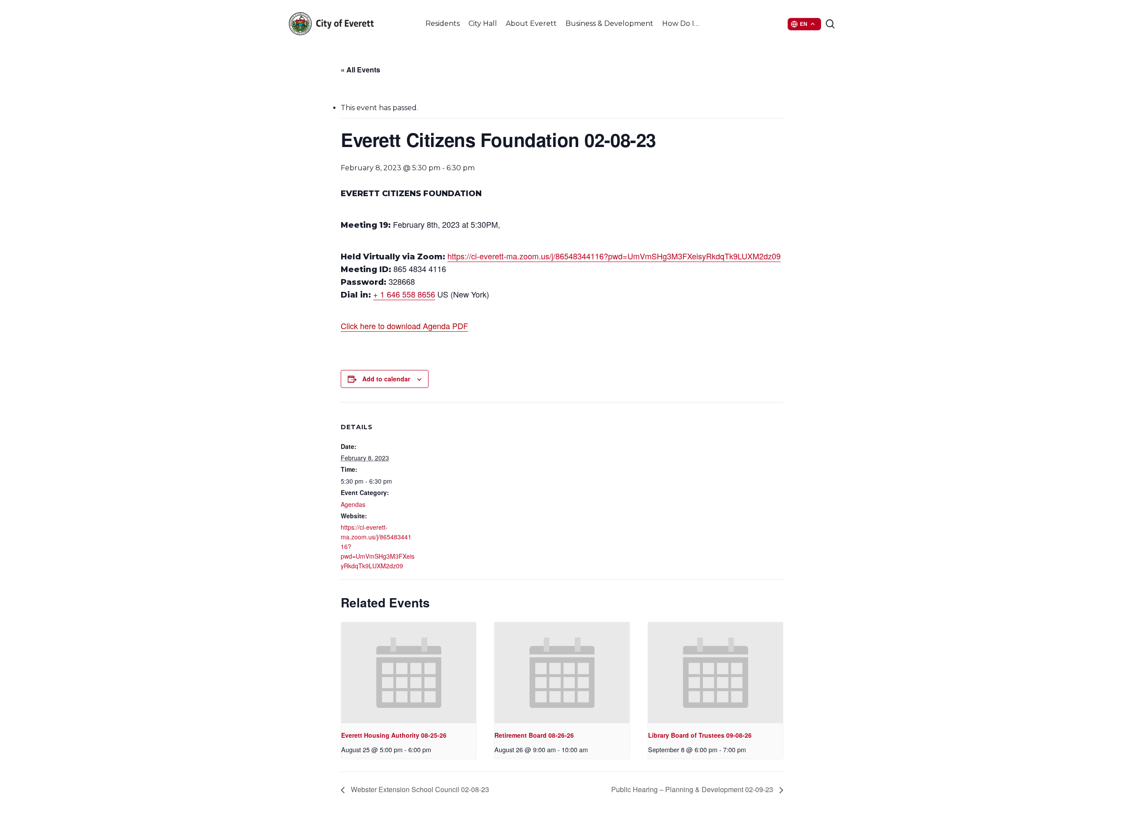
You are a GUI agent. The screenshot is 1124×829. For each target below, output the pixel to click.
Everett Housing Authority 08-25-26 (394, 735)
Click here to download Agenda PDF (404, 325)
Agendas (353, 504)
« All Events (360, 70)
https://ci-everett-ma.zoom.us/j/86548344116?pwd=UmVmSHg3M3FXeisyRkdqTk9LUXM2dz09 (614, 256)
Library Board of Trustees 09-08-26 (700, 735)
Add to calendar (386, 378)
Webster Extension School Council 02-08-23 (419, 789)
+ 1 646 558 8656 (404, 294)
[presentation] (408, 672)
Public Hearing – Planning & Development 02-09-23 (693, 789)
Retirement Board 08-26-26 (534, 735)
